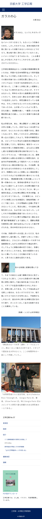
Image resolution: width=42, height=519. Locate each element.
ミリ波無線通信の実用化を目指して (16, 439)
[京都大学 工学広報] (21, 4)
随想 (4, 429)
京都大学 (22, 516)
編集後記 (6, 456)
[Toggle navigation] (3, 10)
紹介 (4, 435)
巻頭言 (5, 423)
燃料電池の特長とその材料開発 (14, 447)
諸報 (4, 462)
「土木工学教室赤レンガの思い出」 (16, 450)
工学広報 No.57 (9, 417)
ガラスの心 (8, 443)
